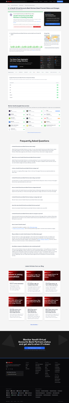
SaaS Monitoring (38, 370)
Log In (54, 1)
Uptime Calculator (57, 379)
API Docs (36, 373)
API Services (38, 390)
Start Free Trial (60, 1)
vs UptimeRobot (57, 370)
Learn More (21, 66)
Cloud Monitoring (38, 367)
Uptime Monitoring (38, 368)
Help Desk (46, 365)
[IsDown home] (9, 1)
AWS (8, 390)
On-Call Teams (47, 370)
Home (9, 5)
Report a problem (37, 26)
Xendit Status (21, 5)
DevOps (46, 368)
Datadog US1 (20, 390)
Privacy (21, 401)
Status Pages (37, 365)
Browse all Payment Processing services (34, 132)
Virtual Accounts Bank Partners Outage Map (52, 47)
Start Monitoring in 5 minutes (34, 348)
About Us (27, 364)
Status (12, 401)
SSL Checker (57, 377)
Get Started (27, 368)
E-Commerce (60, 390)
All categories (38, 397)
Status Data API (47, 376)
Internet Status (36, 1)
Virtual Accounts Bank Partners (30, 5)
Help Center (8, 401)
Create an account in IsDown (18, 228)
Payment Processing (14, 5)
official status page (33, 227)
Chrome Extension (57, 382)
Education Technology (44, 390)
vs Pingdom (56, 365)
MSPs (46, 367)
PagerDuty (47, 239)
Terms (18, 401)
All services (8, 397)
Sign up (33, 50)
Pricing (51, 1)
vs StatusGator (57, 367)
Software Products (48, 364)
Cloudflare (13, 390)
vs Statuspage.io (57, 368)
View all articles (34, 324)
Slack (39, 239)
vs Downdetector (57, 364)
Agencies (46, 373)
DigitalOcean (27, 390)
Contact (15, 401)
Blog (26, 367)
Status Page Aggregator (39, 364)
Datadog (42, 239)
